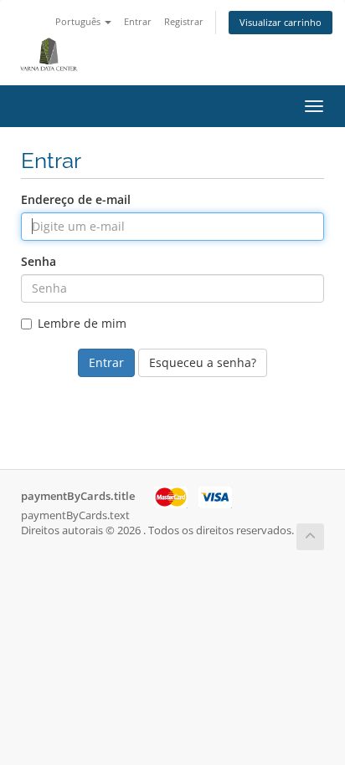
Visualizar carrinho (280, 22)
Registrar (183, 21)
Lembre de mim (82, 323)
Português (79, 21)
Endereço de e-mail (76, 199)
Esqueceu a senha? (202, 362)
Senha (38, 261)
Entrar (138, 21)
